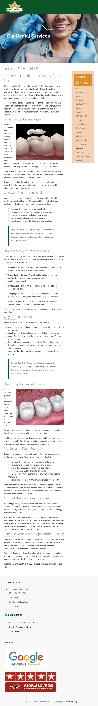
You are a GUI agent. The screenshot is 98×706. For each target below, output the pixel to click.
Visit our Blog (15, 606)
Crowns (79, 108)
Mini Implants (81, 136)
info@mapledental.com (19, 602)
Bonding (79, 88)
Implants (79, 132)
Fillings (79, 120)
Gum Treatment (82, 128)
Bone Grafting (81, 92)
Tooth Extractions (83, 156)
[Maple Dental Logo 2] (14, 1)
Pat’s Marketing (70, 702)
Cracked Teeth (81, 104)
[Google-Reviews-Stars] (26, 650)
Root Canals (81, 144)
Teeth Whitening (82, 152)
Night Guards (81, 140)
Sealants (79, 148)
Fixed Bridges (81, 124)
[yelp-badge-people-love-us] (30, 672)
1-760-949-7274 (16, 597)
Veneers (79, 160)
